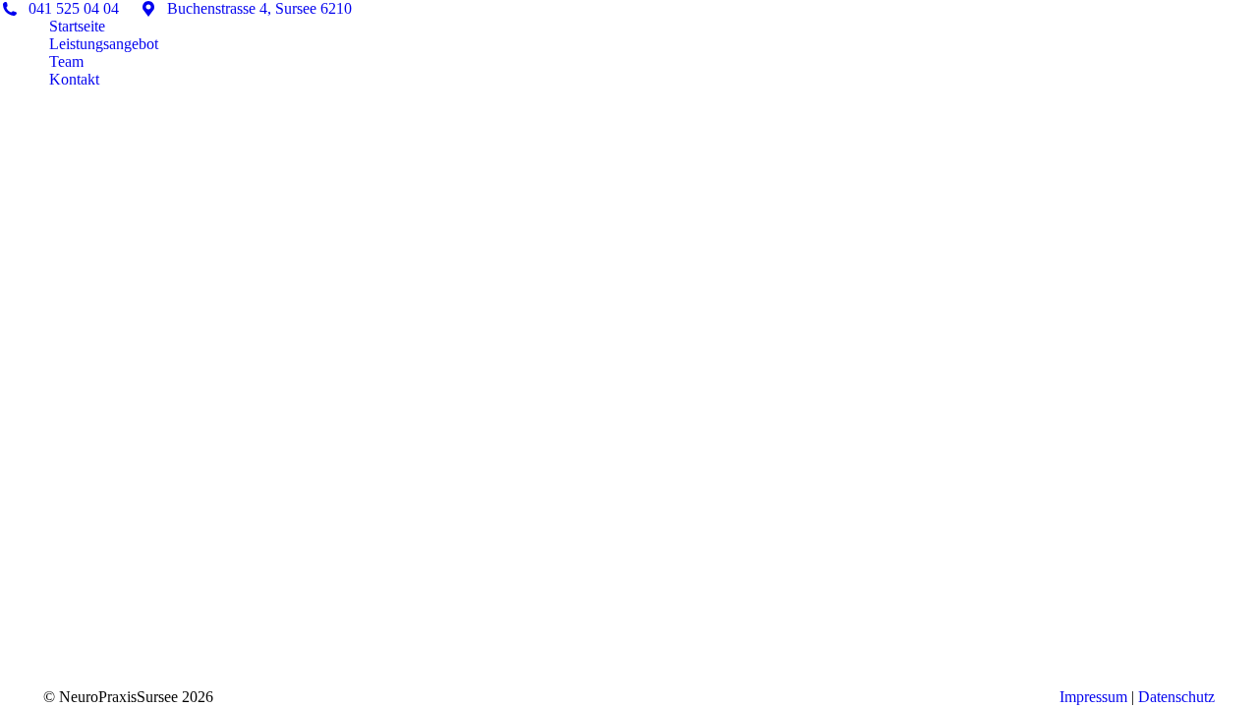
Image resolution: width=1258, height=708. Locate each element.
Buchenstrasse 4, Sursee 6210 (257, 8)
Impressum (1093, 696)
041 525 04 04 (72, 8)
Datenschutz (1176, 696)
